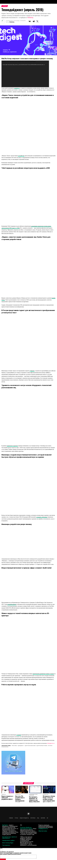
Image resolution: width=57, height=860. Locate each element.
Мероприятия (6, 838)
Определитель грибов (8, 840)
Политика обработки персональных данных (26, 828)
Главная (11, 818)
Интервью (33, 818)
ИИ (47, 818)
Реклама (4, 837)
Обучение (43, 818)
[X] (37, 21)
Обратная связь (42, 831)
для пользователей (30, 745)
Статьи (16, 818)
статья (50, 745)
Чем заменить (6, 845)
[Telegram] (33, 21)
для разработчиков (42, 745)
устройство (21, 155)
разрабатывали (11, 604)
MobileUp (30, 17)
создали (18, 735)
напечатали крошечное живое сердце (43, 674)
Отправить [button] (3, 859)
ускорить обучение (41, 517)
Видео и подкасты (24, 818)
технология (5, 746)
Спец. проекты (12, 837)
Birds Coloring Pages (7, 843)
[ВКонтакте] (29, 21)
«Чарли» (32, 371)
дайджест (21, 745)
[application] (25, 74)
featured (14, 745)
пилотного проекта (12, 446)
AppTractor (5, 825)
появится (17, 88)
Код (38, 818)
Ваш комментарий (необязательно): (10, 854)
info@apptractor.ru (51, 743)
